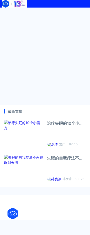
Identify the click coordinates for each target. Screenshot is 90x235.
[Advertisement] (45, 55)
